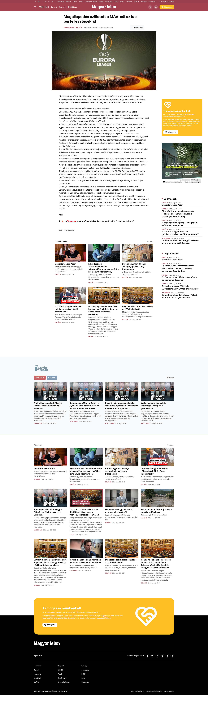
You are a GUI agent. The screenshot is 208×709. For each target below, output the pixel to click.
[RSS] (52, 1)
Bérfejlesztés (69, 230)
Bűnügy (101, 1)
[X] (42, 1)
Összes (149, 241)
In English (144, 1)
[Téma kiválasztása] (150, 7)
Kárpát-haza (62, 678)
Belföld (68, 1)
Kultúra (116, 1)
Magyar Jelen (69, 27)
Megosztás (138, 27)
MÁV (60, 230)
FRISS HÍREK (44, 7)
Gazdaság (108, 1)
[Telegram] (45, 1)
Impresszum (38, 656)
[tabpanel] (104, 405)
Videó (81, 1)
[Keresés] (156, 7)
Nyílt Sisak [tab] (40, 377)
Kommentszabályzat (137, 691)
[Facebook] (35, 1)
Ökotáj (136, 1)
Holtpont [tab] (51, 377)
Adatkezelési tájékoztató (154, 691)
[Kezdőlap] (104, 7)
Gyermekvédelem (91, 1)
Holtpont (61, 666)
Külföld (75, 1)
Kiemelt (54, 7)
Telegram (71, 221)
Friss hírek (37, 666)
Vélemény (61, 1)
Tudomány (129, 1)
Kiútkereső (152, 1)
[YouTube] (38, 1)
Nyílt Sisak (72, 7)
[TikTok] (49, 1)
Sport (122, 1)
